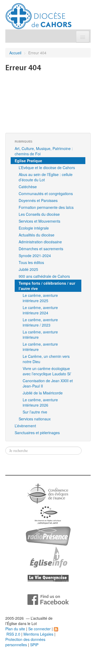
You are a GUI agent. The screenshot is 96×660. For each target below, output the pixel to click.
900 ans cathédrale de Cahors (44, 276)
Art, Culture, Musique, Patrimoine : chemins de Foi (44, 151)
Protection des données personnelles (25, 642)
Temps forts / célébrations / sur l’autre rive (47, 285)
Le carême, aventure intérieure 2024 (40, 310)
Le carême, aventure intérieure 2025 (40, 298)
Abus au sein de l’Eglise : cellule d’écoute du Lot (46, 177)
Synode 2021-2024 (35, 255)
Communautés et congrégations (46, 193)
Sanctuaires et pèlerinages (37, 432)
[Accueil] (38, 14)
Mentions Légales (38, 634)
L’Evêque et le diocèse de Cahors (47, 167)
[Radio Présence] (48, 535)
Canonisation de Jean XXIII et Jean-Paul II (48, 383)
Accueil (15, 52)
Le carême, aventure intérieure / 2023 (40, 322)
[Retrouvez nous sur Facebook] (48, 599)
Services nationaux (35, 418)
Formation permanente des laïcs (46, 207)
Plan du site (15, 628)
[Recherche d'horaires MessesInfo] (48, 556)
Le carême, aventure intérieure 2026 (40, 402)
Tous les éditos (31, 262)
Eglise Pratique (28, 160)
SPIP (34, 644)
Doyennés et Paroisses (38, 200)
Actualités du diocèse (36, 234)
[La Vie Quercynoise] (48, 577)
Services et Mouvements (39, 221)
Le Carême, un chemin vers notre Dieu (46, 359)
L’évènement (25, 425)
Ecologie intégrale (34, 228)
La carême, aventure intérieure (40, 334)
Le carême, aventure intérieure (40, 346)
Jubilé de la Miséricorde (43, 392)
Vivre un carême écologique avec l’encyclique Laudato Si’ (47, 371)
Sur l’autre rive (35, 412)
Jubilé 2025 (28, 269)
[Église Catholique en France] (48, 493)
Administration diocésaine (40, 241)
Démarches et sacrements (41, 248)
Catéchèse (28, 186)
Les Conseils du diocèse (39, 214)
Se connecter (39, 628)
